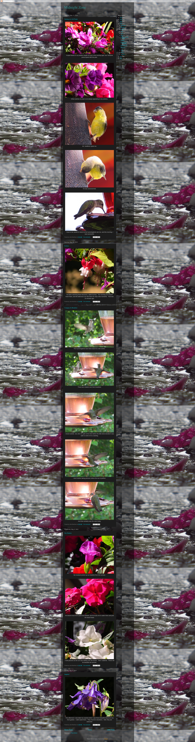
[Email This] (93, 237)
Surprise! (66, 674)
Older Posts (111, 730)
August (123, 29)
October (123, 27)
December (123, 25)
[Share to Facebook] (98, 237)
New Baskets (68, 533)
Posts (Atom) (74, 733)
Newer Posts (68, 730)
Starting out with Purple (71, 19)
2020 (121, 19)
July (122, 31)
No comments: (87, 237)
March (122, 52)
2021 (121, 17)
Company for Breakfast (70, 308)
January (123, 54)
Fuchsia (66, 246)
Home (90, 730)
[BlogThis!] (95, 237)
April (122, 50)
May (122, 35)
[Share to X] (96, 237)
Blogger (106, 738)
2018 (121, 23)
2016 (121, 58)
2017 (121, 56)
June (122, 33)
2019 (121, 21)
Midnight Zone (75, 7)
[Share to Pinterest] (99, 237)
